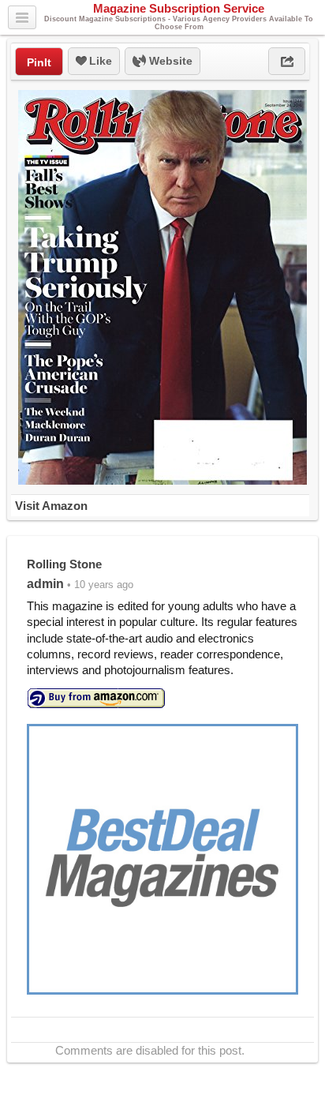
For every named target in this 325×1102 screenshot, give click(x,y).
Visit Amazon (51, 505)
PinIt (39, 62)
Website (169, 60)
